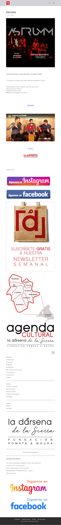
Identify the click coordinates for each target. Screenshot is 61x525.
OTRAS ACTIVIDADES (12, 394)
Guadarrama (10, 367)
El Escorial (9, 362)
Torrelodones (10, 372)
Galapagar (9, 365)
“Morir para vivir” (11, 473)
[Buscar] (53, 352)
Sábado (8, 406)
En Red (34, 519)
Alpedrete (9, 357)
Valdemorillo (10, 375)
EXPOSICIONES (11, 391)
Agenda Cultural (26, 519)
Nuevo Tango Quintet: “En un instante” (17, 468)
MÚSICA (8, 384)
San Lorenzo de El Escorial (14, 370)
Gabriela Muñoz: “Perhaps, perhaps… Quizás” (19, 470)
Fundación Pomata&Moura (30, 452)
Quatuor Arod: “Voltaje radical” (15, 465)
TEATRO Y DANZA (11, 386)
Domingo (9, 408)
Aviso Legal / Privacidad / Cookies (29, 521)
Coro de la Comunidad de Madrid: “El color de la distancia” (23, 463)
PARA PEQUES (10, 389)
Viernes (8, 403)
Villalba (8, 377)
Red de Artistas (41, 519)
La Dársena (17, 519)
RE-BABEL (9, 397)
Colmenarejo (10, 359)
